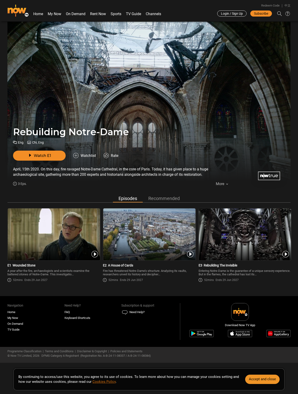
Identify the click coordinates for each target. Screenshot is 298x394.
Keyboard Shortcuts (77, 318)
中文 (287, 5)
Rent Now (98, 14)
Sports (116, 14)
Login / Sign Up (232, 13)
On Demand (75, 14)
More (220, 184)
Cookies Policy (104, 382)
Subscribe (261, 13)
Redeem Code (270, 5)
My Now (54, 14)
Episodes (128, 198)
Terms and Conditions (59, 351)
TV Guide (133, 14)
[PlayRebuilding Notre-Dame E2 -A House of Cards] (149, 234)
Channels (153, 14)
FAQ (67, 312)
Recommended (164, 198)
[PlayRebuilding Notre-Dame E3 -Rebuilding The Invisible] (245, 234)
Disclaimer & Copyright (92, 351)
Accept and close (262, 379)
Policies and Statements (126, 351)
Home (38, 14)
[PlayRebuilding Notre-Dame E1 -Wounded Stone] (53, 234)
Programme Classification (24, 351)
